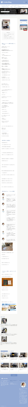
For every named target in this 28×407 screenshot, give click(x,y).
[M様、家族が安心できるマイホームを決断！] (4, 323)
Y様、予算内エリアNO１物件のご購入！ (14, 369)
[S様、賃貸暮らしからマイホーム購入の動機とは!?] (4, 341)
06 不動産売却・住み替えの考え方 (5, 7)
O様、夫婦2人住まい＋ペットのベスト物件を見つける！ (4, 369)
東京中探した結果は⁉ (6, 35)
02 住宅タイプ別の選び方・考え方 (15, 5)
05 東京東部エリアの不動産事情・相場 (22, 6)
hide (9, 32)
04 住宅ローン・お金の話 (13, 6)
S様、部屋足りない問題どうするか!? (4, 359)
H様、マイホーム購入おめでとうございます (6, 333)
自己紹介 (12, 7)
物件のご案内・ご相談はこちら (18, 7)
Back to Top (14, 375)
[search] (26, 22)
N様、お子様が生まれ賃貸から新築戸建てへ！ (23, 359)
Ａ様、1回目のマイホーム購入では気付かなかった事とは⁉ (14, 359)
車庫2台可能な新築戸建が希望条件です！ (23, 369)
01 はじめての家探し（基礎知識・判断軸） (5, 5)
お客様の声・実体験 (7, 11)
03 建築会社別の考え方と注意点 (5, 6)
